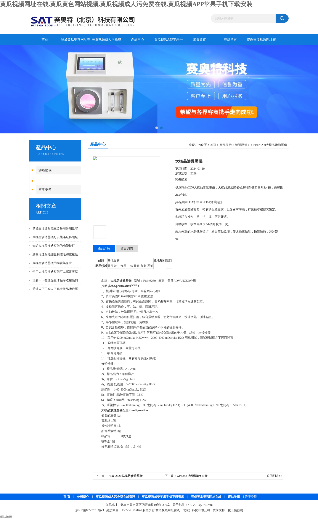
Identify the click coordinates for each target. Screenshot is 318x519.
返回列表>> (274, 476)
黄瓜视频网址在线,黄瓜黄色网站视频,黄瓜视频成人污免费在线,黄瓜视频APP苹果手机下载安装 (126, 4)
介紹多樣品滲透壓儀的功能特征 (53, 245)
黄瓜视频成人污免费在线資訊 (115, 496)
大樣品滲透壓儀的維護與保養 (52, 263)
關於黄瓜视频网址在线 (75, 41)
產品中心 (137, 39)
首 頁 (66, 496)
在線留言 (230, 39)
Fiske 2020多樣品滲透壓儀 (125, 476)
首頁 (45, 39)
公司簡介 (83, 496)
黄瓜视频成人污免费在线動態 (106, 41)
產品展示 (226, 145)
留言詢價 (127, 248)
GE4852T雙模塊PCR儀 (192, 476)
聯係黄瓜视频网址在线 (261, 41)
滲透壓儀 (241, 145)
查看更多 (45, 189)
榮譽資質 (199, 39)
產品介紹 (104, 248)
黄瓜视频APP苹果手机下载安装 (168, 41)
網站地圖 (234, 496)
